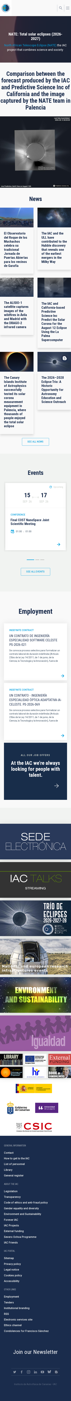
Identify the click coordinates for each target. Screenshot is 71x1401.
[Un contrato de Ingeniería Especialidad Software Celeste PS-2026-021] (62, 675)
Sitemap (9, 1258)
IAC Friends (11, 1242)
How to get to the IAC (17, 1158)
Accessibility (11, 1281)
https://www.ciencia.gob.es (34, 1088)
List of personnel (14, 1164)
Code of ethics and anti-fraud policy (26, 1202)
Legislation (11, 1191)
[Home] (6, 8)
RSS (6, 1314)
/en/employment (56, 786)
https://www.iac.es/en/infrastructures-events (35, 956)
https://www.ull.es (47, 1108)
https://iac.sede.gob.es (35, 841)
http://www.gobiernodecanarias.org (18, 1108)
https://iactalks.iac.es (35, 880)
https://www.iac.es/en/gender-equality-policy (35, 1033)
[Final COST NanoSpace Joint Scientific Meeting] (58, 544)
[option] (35, 517)
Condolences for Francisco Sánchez (26, 1331)
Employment (11, 1296)
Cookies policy (13, 1275)
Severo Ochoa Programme (20, 1237)
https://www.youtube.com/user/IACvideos (42, 1371)
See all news (35, 441)
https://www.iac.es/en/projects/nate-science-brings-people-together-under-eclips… (35, 918)
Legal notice (11, 1269)
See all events (35, 571)
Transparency (12, 1197)
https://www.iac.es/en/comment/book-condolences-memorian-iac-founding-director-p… (59, 1072)
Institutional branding (17, 1308)
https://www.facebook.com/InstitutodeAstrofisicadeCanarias (21, 1371)
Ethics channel (13, 1325)
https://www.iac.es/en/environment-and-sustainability (35, 995)
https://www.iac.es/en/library (11, 1059)
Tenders (9, 1302)
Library (8, 1169)
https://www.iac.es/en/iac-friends (11, 1072)
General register (14, 1175)
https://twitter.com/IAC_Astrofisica (14, 1371)
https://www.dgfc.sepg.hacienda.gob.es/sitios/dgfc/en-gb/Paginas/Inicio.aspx (35, 1059)
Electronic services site (18, 1319)
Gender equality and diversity (21, 1208)
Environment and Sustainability (22, 1214)
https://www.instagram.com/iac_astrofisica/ (28, 1371)
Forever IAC (11, 1219)
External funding (14, 1231)
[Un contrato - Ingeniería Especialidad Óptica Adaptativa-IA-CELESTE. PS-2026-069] (62, 735)
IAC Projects (11, 1225)
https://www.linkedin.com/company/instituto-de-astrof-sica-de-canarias (35, 1371)
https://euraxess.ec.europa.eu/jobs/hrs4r (35, 1072)
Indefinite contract (21, 630)
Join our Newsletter (35, 1352)
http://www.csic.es (34, 1127)
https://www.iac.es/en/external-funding (59, 1059)
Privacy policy (12, 1264)
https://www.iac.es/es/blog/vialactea (56, 1371)
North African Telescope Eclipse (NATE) (30, 45)
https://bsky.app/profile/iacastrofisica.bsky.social (49, 1371)
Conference (18, 514)
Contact (9, 1152)
